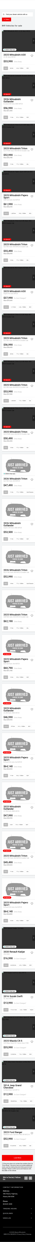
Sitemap (28, 1234)
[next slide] (33, 41)
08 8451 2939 (7, 1204)
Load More (17, 1158)
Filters (7, 19)
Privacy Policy (21, 1234)
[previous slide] (3, 41)
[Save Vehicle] (32, 56)
